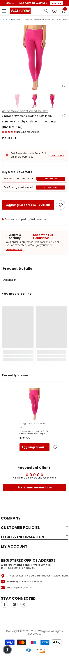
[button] (9, 131)
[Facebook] (4, 604)
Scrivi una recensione (34, 487)
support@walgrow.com (20, 587)
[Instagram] (14, 604)
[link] (60, 205)
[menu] (4, 11)
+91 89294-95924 (32, 581)
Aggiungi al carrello (35, 447)
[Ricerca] (46, 11)
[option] (34, 57)
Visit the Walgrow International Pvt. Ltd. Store (25, 111)
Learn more (57, 155)
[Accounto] (54, 11)
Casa (4, 19)
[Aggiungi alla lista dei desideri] (53, 447)
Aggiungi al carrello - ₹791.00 (28, 205)
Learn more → (14, 249)
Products (15, 19)
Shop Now (56, 3)
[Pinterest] (23, 604)
